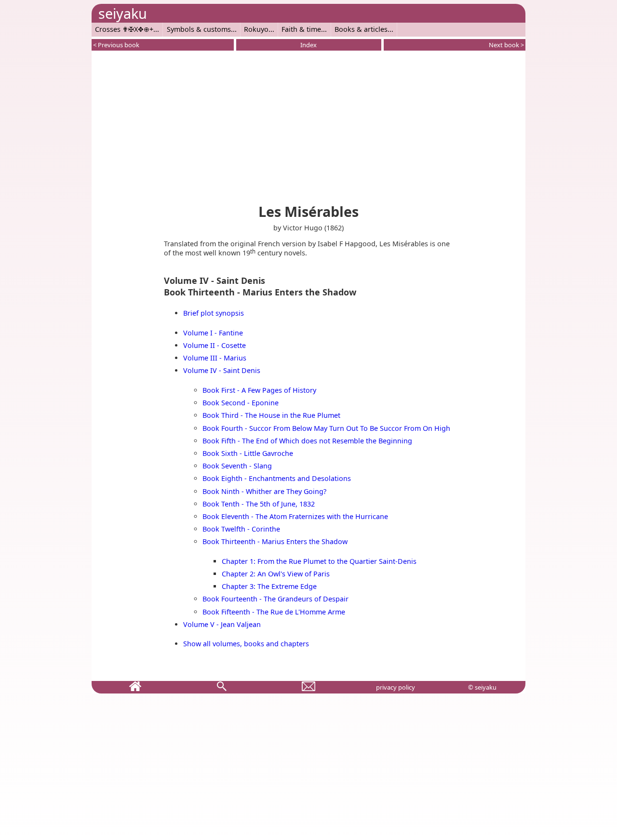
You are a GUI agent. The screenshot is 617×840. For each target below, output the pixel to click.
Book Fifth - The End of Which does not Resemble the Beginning (307, 440)
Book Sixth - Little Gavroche (247, 453)
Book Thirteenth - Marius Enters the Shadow (275, 541)
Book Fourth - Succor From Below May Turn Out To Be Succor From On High (326, 428)
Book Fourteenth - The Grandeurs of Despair (275, 598)
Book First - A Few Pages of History (259, 390)
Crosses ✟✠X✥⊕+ (124, 29)
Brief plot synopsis (213, 313)
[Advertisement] (308, 125)
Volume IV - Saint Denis (221, 370)
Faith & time (301, 29)
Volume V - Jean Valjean (222, 624)
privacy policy (395, 687)
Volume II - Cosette (214, 345)
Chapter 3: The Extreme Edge (269, 586)
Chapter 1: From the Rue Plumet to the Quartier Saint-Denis (319, 561)
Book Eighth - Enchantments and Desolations (276, 478)
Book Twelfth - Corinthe (241, 528)
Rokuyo (256, 29)
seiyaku (122, 13)
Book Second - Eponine (240, 402)
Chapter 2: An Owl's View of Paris (276, 573)
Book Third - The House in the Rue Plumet (271, 415)
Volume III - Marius (214, 357)
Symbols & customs (199, 29)
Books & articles (361, 29)
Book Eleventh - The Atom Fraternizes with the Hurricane (295, 516)
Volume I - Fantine (213, 332)
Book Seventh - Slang (237, 465)
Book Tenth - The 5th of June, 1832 (258, 503)
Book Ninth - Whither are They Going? (264, 491)
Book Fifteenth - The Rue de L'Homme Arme (273, 611)
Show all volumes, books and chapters (246, 643)
